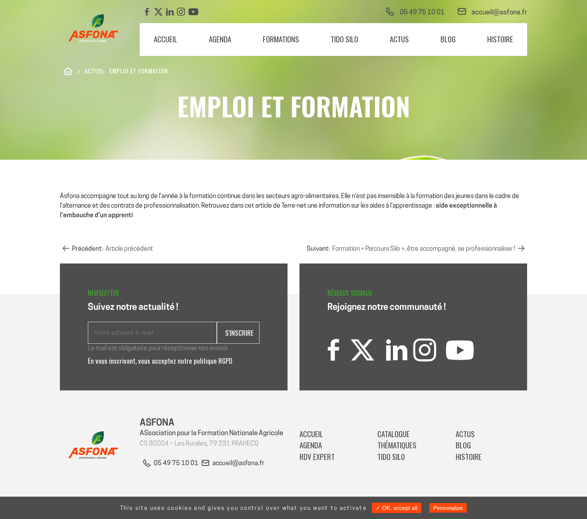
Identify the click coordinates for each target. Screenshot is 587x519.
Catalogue (393, 433)
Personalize (448, 508)
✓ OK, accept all (396, 508)
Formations (281, 38)
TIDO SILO (344, 38)
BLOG (448, 38)
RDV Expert (317, 456)
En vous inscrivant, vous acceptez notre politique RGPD (160, 361)
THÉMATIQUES (396, 444)
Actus (399, 38)
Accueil (165, 38)
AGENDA (220, 38)
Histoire (500, 38)
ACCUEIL (311, 433)
